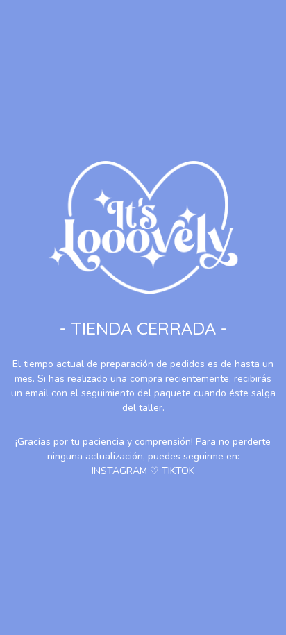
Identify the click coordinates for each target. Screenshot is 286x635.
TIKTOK (178, 470)
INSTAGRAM (119, 470)
